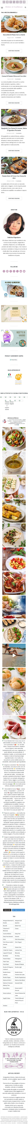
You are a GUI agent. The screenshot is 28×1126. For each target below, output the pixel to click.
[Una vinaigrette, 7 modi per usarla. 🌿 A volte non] (14, 463)
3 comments (18, 37)
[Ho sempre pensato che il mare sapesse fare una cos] (14, 655)
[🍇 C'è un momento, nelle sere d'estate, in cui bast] (14, 583)
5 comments (18, 79)
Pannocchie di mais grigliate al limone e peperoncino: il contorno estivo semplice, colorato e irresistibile (14, 1085)
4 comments (18, 133)
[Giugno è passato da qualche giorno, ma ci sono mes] (14, 847)
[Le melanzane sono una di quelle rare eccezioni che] (14, 631)
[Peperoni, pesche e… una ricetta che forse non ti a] (14, 823)
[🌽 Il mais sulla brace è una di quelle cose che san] (14, 511)
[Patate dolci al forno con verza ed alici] (14, 157)
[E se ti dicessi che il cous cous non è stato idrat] (14, 751)
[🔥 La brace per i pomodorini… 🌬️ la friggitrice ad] (14, 559)
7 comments (18, 181)
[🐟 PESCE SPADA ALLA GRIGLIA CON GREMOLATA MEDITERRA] (14, 535)
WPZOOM (25, 1123)
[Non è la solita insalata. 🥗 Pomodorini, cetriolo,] (14, 439)
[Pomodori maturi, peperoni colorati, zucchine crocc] (14, 872)
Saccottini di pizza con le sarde (14, 35)
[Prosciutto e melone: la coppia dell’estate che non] (14, 896)
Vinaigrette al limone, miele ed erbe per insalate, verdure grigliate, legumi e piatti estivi (14, 1079)
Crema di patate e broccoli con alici (14, 76)
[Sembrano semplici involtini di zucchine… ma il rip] (14, 487)
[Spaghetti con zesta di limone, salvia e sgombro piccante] (14, 110)
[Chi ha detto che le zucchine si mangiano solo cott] (14, 703)
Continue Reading (14, 50)
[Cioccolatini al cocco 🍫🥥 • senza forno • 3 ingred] (14, 799)
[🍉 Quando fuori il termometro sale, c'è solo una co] (14, 727)
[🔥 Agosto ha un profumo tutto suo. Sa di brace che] (14, 607)
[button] (2, 7)
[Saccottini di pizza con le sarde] (14, 16)
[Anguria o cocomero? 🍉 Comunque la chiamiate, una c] (14, 775)
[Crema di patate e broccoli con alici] (14, 58)
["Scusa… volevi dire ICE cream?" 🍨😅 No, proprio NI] (14, 679)
